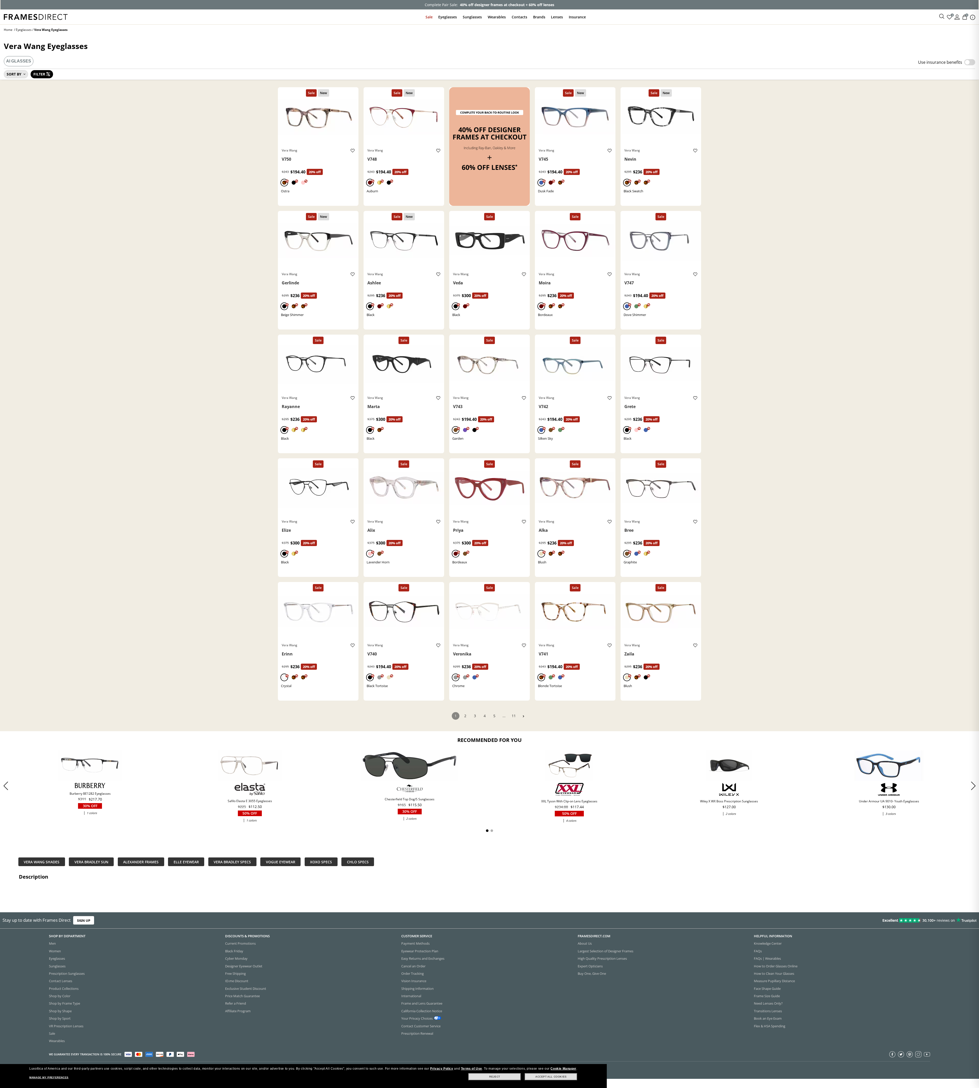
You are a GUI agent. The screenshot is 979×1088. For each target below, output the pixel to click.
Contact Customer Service (421, 1026)
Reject (494, 1076)
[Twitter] (901, 1054)
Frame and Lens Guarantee (421, 1003)
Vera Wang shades (41, 861)
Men (52, 943)
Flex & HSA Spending (769, 1026)
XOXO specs (321, 861)
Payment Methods (415, 943)
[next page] (523, 716)
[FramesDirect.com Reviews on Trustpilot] (773, 920)
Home (8, 30)
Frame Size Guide (767, 996)
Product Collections (64, 988)
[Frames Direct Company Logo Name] (36, 16)
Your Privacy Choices (417, 1018)
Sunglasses (472, 17)
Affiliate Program (238, 1011)
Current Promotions (240, 943)
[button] (973, 785)
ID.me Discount (236, 981)
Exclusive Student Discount (245, 988)
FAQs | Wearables (767, 958)
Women (55, 951)
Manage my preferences (49, 1077)
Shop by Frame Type (64, 1003)
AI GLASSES (18, 61)
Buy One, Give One (592, 973)
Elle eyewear (186, 861)
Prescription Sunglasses (67, 973)
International (411, 996)
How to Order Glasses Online (775, 966)
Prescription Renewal (417, 1033)
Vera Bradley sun (91, 861)
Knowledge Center (768, 943)
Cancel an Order (413, 966)
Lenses (557, 17)
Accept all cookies (551, 1076)
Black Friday (234, 951)
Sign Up (83, 920)
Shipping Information (417, 988)
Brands (539, 17)
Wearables (497, 17)
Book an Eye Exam (768, 1018)
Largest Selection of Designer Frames (605, 951)
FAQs (758, 951)
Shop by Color (59, 996)
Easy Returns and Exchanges (422, 958)
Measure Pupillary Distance (774, 981)
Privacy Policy (441, 1068)
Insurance (577, 17)
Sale (429, 17)
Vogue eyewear (280, 861)
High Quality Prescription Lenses (602, 958)
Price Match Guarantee (242, 996)
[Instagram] (918, 1054)
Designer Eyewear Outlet (243, 966)
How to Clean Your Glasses (774, 973)
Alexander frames (141, 861)
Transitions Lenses (768, 1011)
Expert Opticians (590, 966)
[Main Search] (941, 16)
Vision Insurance (413, 981)
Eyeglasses (447, 17)
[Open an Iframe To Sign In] (957, 16)
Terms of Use (471, 1068)
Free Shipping (235, 973)
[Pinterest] (910, 1054)
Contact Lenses (60, 981)
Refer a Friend (235, 1003)
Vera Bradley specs (232, 861)
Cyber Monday (236, 958)
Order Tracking (412, 973)
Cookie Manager (563, 1068)
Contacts (519, 17)
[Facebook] (892, 1054)
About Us (585, 943)
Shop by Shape (60, 1011)
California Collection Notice (421, 1011)
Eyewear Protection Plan (419, 951)
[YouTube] (927, 1054)
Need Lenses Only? (768, 1003)
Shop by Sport (60, 1018)
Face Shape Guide (767, 988)
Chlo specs (358, 861)
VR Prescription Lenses (66, 1026)
